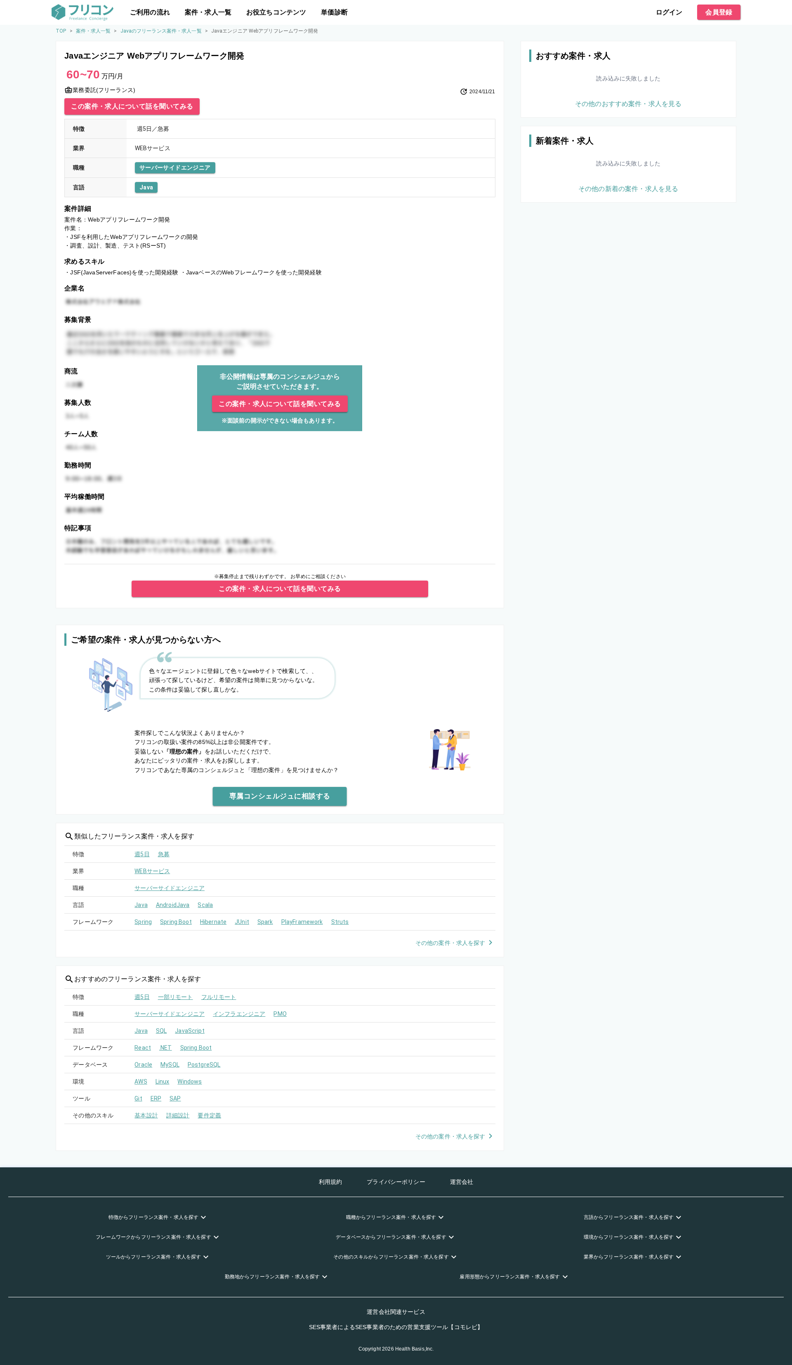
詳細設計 (178, 1115)
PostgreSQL (204, 1064)
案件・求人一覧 (208, 12)
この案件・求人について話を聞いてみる (132, 106)
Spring (143, 922)
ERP (156, 1098)
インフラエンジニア (239, 1014)
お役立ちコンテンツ (276, 12)
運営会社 (462, 1181)
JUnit (242, 922)
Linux (163, 1081)
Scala (205, 905)
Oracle (143, 1064)
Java (146, 187)
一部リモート (175, 997)
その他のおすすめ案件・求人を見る (628, 103)
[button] (158, 1217)
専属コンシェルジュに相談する (279, 796)
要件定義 (209, 1115)
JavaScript (190, 1030)
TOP (61, 31)
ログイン (669, 12)
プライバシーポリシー (396, 1181)
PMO (279, 1014)
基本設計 (146, 1115)
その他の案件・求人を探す (450, 943)
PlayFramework (302, 922)
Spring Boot (176, 922)
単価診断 (334, 12)
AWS (140, 1081)
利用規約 (330, 1181)
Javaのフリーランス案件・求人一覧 (161, 31)
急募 (164, 854)
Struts (340, 922)
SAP (175, 1098)
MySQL (169, 1064)
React (142, 1047)
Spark (265, 922)
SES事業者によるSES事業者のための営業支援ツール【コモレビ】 (396, 1327)
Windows (189, 1081)
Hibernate (213, 922)
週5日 (141, 854)
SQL (161, 1030)
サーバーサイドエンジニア (175, 167)
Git (138, 1098)
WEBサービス (152, 871)
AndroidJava (173, 905)
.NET (165, 1047)
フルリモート (218, 997)
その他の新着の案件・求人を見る (628, 188)
